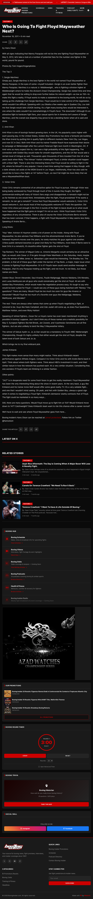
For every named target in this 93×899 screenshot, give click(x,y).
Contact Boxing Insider (57, 860)
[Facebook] (20, 861)
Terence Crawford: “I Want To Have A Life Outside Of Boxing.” (51, 507)
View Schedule (16, 543)
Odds (50, 8)
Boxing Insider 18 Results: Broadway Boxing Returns (31, 708)
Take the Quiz (46, 804)
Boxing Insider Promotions (27, 10)
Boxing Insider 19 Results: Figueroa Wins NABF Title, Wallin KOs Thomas (38, 700)
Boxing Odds (7, 877)
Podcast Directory (71, 9)
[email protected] (53, 417)
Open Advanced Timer (47, 766)
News (15, 8)
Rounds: (43, 761)
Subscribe (69, 883)
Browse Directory (17, 579)
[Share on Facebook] (15, 42)
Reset (67, 756)
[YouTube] (15, 861)
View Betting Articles (18, 567)
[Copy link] (26, 42)
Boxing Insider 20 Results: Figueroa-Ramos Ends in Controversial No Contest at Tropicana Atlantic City (49, 691)
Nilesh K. (87, 895)
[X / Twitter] (4, 861)
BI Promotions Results (10, 874)
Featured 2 (7, 21)
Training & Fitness (60, 10)
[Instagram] (9, 861)
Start (25, 756)
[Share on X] (10, 42)
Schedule (40, 8)
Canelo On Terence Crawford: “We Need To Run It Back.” (48, 485)
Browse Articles (16, 591)
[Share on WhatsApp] (21, 42)
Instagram (26, 828)
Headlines (6, 885)
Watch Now (15, 555)
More (82, 8)
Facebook (68, 828)
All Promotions (46, 717)
